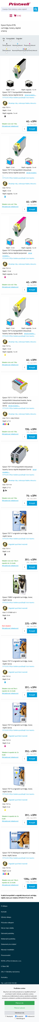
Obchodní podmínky (7, 933)
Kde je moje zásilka (7, 928)
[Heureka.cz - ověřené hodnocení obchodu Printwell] (27, 18)
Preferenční (30, 1016)
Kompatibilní (10, 39)
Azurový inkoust (17, 45)
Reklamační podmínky (8, 939)
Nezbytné (10, 1016)
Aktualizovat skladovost (10, 126)
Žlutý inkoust (6, 50)
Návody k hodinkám (7, 949)
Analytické (20, 1016)
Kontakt (4, 911)
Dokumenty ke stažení (8, 944)
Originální (19, 39)
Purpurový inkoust (29, 45)
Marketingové (20, 1018)
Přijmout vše (19, 1003)
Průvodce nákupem (7, 922)
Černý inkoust (6, 45)
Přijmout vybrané (19, 1008)
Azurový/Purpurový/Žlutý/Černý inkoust (24, 50)
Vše (3, 39)
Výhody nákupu (6, 917)
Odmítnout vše (19, 1013)
